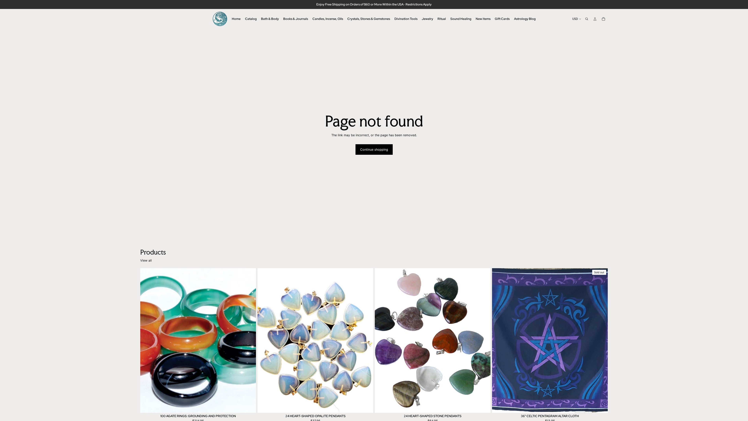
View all (146, 260)
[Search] (586, 19)
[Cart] (603, 19)
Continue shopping (374, 149)
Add (370, 407)
